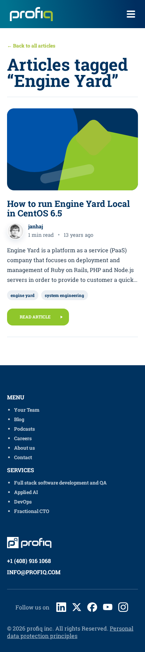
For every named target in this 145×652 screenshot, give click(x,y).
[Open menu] (131, 14)
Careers (23, 438)
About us (24, 447)
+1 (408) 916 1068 (29, 560)
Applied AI (26, 492)
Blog (19, 419)
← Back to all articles (31, 45)
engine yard (22, 295)
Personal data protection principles (70, 632)
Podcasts (24, 428)
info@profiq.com (34, 572)
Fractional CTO (31, 511)
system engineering (64, 295)
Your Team (26, 409)
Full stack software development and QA (60, 482)
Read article (35, 316)
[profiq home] (29, 14)
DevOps (23, 501)
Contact (23, 457)
